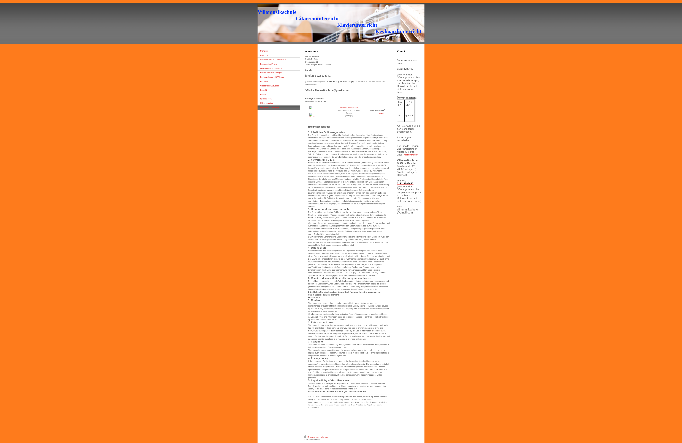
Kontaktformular (411, 155)
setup (381, 113)
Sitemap (324, 437)
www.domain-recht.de (349, 107)
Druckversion (313, 437)
